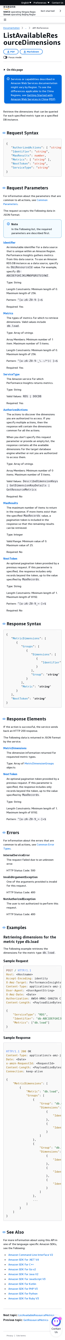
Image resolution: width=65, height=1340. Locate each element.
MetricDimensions (26, 638)
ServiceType (22, 167)
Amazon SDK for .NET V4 (23, 1259)
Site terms (21, 1335)
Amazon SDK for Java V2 (23, 1274)
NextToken (20, 163)
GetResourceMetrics (35, 1320)
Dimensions (41, 654)
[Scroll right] (60, 11)
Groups (28, 646)
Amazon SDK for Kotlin (22, 1283)
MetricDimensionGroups (39, 763)
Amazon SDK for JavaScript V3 (27, 1279)
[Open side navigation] (5, 19)
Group (37, 674)
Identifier (21, 151)
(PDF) (52, 99)
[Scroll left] (38, 11)
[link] (40, 28)
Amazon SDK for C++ (21, 1264)
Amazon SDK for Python (23, 1293)
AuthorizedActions (27, 147)
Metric (28, 686)
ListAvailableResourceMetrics (36, 1315)
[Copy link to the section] (4, 133)
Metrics (18, 159)
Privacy (10, 1335)
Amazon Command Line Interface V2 (30, 1254)
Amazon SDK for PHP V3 (23, 1288)
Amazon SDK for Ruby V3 (23, 1298)
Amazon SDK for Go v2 (22, 1269)
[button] (13, 69)
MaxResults (21, 155)
